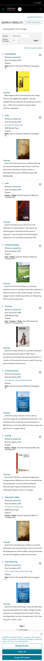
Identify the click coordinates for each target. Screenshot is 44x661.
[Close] (41, 634)
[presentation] (23, 81)
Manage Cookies (22, 646)
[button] (3, 54)
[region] (22, 646)
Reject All (22, 652)
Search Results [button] (12, 22)
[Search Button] (41, 9)
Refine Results (36, 17)
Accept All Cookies (22, 658)
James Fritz (17, 57)
